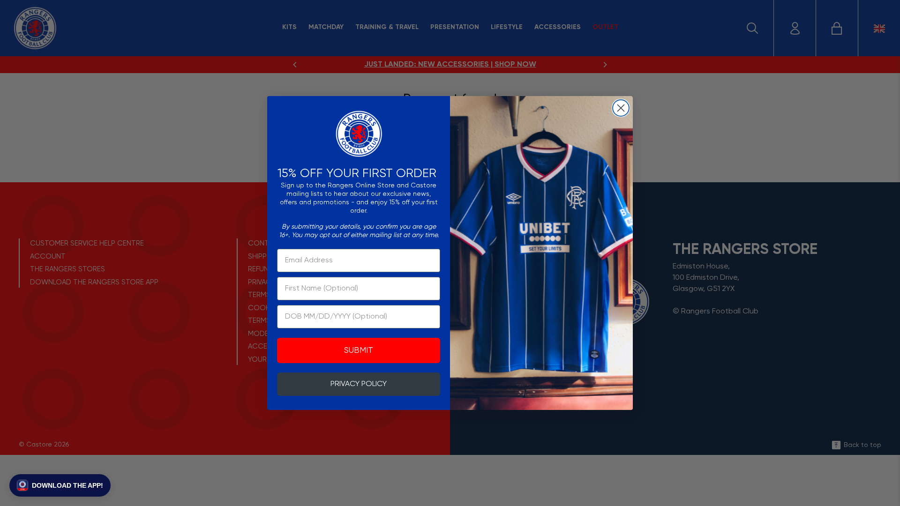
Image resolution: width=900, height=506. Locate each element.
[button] (60, 485)
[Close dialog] (621, 108)
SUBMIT (358, 350)
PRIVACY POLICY (358, 384)
